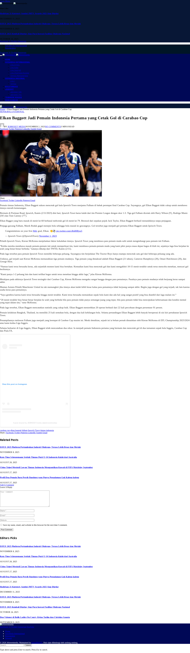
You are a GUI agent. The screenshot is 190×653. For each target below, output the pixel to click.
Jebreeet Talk (16, 92)
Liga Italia (14, 67)
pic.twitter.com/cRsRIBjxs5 (69, 231)
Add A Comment (7, 485)
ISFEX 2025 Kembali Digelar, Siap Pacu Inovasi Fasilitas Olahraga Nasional (35, 34)
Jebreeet (9, 89)
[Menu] (1, 55)
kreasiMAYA (37, 643)
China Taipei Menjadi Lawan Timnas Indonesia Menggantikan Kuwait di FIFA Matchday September (46, 467)
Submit (28, 645)
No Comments (53, 126)
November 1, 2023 (48, 236)
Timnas (13, 84)
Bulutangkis (10, 48)
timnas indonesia (47, 430)
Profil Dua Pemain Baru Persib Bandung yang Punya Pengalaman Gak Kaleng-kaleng (39, 477)
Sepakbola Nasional (15, 78)
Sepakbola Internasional (16, 45)
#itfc (35, 231)
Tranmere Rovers (13, 97)
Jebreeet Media (17, 126)
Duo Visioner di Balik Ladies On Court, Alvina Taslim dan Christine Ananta (35, 617)
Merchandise (11, 100)
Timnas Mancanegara (19, 75)
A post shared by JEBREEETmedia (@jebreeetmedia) (35, 423)
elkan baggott (15, 430)
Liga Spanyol (15, 70)
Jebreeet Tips (16, 94)
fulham (25, 430)
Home (7, 59)
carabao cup (5, 430)
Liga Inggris (15, 65)
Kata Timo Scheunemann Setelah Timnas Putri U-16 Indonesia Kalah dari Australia (38, 457)
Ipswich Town (34, 430)
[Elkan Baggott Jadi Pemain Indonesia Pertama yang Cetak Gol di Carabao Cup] (51, 196)
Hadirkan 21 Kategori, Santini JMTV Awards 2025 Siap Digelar (29, 13)
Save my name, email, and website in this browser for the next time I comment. (35, 525)
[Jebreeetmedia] (16, 55)
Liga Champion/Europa (19, 73)
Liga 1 (12, 81)
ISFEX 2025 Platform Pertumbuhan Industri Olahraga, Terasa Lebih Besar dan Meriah (40, 24)
